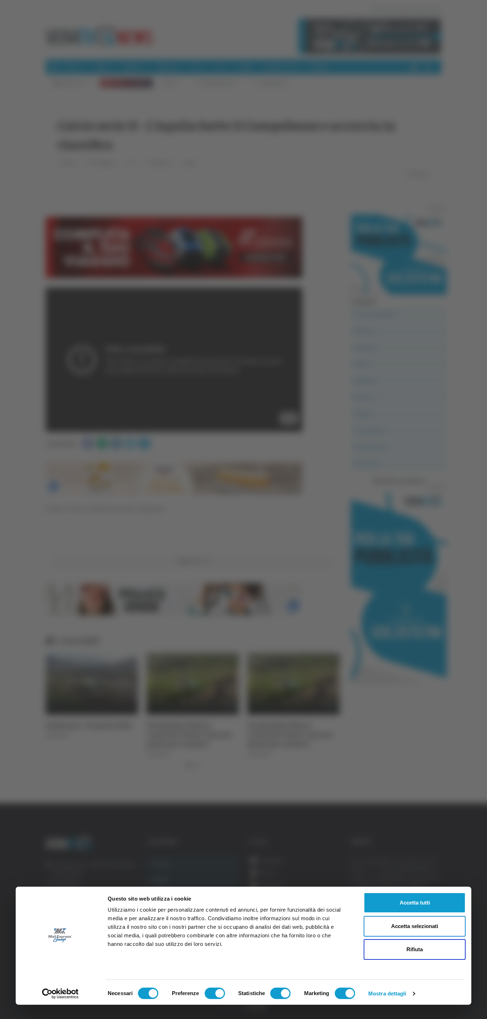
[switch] (215, 993)
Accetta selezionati (414, 926)
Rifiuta (414, 949)
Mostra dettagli (387, 993)
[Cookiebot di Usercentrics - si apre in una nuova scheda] (60, 993)
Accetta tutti (415, 903)
